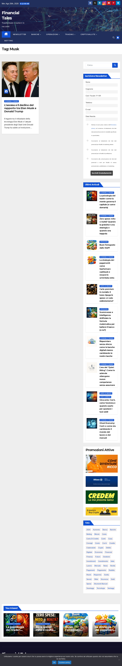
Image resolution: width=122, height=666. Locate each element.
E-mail (88, 109)
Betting (8, 41)
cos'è (104, 543)
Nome (88, 82)
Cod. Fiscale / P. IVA (93, 96)
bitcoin (96, 534)
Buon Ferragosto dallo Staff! (72, 630)
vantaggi (111, 588)
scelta (106, 575)
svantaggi (90, 588)
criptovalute (91, 548)
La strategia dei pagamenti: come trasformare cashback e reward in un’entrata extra (106, 269)
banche (113, 530)
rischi (88, 575)
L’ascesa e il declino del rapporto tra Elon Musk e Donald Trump (20, 108)
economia (98, 552)
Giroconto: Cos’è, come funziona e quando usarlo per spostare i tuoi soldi (107, 406)
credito (112, 543)
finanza (89, 557)
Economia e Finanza (11, 101)
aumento (96, 530)
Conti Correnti (105, 397)
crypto (100, 548)
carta (104, 534)
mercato (97, 566)
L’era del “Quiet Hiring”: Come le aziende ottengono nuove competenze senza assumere (107, 376)
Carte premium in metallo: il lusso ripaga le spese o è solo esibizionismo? (106, 295)
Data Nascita (90, 116)
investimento (103, 561)
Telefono (89, 103)
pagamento (101, 570)
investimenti (91, 561)
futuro (97, 557)
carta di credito (92, 539)
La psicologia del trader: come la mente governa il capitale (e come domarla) (107, 202)
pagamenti (90, 570)
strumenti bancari (100, 584)
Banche (35, 34)
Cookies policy (64, 662)
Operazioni (52, 34)
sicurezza (104, 579)
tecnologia (101, 588)
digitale (89, 552)
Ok (54, 662)
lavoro (89, 566)
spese (88, 584)
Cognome (89, 89)
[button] (113, 38)
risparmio (97, 575)
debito (108, 548)
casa (110, 539)
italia (112, 561)
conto (97, 543)
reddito (112, 570)
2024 (88, 530)
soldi (113, 579)
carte (103, 539)
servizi (89, 579)
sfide (96, 579)
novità (112, 566)
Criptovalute (88, 34)
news (105, 566)
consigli (89, 543)
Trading (69, 34)
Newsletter (19, 34)
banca (105, 530)
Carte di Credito (106, 286)
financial (108, 552)
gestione (106, 557)
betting (89, 534)
